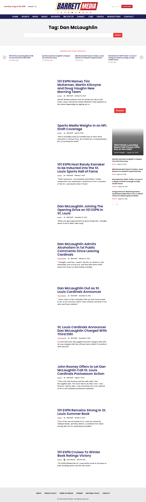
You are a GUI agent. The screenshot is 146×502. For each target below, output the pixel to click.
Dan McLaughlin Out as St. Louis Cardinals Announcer (79, 290)
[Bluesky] (79, 12)
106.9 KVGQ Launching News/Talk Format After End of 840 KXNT (21, 57)
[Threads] (83, 12)
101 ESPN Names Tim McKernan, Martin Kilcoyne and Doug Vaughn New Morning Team (79, 86)
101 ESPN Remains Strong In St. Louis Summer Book (81, 412)
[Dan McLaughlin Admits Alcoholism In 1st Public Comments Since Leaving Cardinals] (29, 255)
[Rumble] (86, 12)
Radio (59, 96)
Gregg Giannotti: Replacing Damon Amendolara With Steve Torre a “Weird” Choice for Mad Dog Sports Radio (127, 194)
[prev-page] (4, 57)
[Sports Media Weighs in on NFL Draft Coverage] (29, 133)
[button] (32, 6)
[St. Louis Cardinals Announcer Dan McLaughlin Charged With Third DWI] (29, 336)
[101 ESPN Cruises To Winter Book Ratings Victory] (29, 458)
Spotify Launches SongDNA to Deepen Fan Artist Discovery (56, 57)
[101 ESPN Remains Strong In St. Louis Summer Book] (29, 418)
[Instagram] (64, 12)
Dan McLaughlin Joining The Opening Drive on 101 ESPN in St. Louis (80, 210)
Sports (114, 186)
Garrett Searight (119, 152)
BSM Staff (70, 96)
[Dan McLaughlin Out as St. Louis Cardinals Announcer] (29, 296)
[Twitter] (61, 12)
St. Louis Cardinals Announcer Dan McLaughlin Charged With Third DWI (82, 330)
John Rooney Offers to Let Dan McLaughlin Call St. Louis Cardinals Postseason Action (81, 370)
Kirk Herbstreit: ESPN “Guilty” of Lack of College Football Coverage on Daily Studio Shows (122, 58)
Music (114, 164)
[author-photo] (64, 96)
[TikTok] (75, 12)
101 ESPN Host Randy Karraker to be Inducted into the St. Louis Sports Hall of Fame (81, 168)
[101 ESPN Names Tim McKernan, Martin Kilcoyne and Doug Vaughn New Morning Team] (29, 92)
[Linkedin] (68, 12)
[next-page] (141, 57)
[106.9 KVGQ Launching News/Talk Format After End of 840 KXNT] (128, 133)
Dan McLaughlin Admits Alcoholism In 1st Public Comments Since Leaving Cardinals (78, 249)
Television (61, 259)
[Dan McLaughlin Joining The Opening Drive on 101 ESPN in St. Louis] (29, 214)
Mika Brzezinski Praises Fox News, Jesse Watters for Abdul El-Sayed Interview (89, 57)
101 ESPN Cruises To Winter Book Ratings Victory (78, 454)
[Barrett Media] (76, 6)
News (114, 174)
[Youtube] (72, 12)
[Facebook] (57, 12)
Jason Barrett (71, 459)
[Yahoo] (90, 12)
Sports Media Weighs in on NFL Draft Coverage (82, 127)
